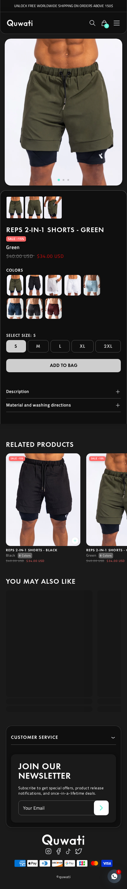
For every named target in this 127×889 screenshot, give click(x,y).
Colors (14, 270)
